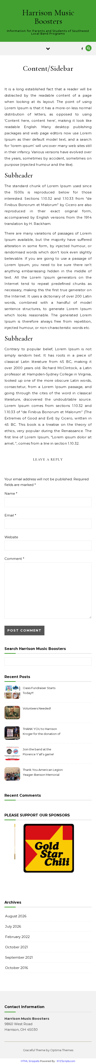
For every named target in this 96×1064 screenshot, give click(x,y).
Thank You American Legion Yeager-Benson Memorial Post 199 (43, 773)
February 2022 (17, 937)
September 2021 (19, 957)
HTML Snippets (30, 1061)
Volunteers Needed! (37, 708)
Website (11, 537)
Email (10, 515)
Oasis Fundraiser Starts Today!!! (39, 690)
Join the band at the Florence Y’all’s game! (38, 751)
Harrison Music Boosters (48, 16)
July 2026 (13, 926)
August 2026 (15, 916)
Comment (14, 558)
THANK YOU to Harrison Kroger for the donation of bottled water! (41, 732)
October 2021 (16, 947)
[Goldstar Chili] (48, 848)
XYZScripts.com (66, 1061)
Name (10, 493)
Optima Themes (61, 1050)
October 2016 (16, 968)
